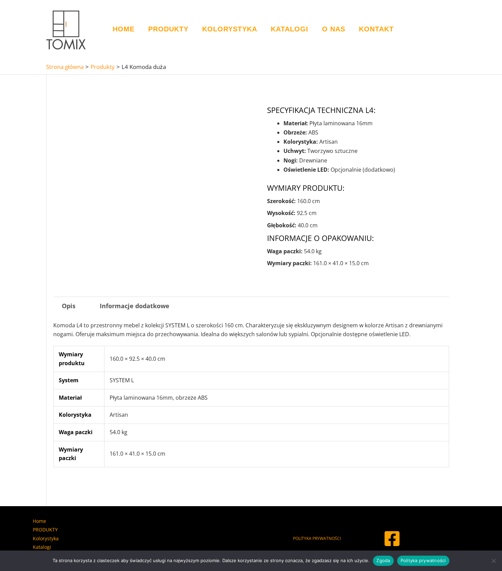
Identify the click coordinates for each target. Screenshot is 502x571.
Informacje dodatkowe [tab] (134, 306)
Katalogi (289, 29)
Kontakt (376, 29)
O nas (333, 29)
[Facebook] (392, 538)
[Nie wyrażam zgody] (493, 560)
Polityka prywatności (423, 560)
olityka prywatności (318, 538)
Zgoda (383, 560)
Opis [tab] (68, 306)
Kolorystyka (229, 29)
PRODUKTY (168, 29)
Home (124, 29)
